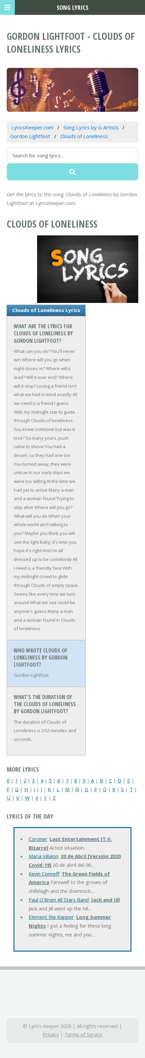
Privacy (51, 1034)
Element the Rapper (51, 916)
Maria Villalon (43, 856)
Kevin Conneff (44, 873)
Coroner (38, 838)
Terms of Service (83, 1034)
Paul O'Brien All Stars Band (59, 899)
